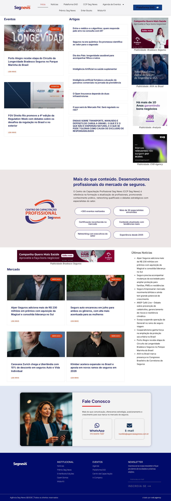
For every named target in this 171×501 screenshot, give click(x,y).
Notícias (54, 4)
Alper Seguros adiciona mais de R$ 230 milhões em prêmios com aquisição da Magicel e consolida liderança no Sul (34, 311)
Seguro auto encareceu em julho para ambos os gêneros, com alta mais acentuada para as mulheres (92, 311)
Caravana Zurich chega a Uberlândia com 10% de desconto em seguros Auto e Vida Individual (35, 367)
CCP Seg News (90, 4)
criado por (151, 497)
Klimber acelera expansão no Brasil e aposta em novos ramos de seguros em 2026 (93, 367)
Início (42, 4)
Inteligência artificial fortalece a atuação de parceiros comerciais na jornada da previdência (97, 81)
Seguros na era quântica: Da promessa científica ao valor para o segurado (97, 43)
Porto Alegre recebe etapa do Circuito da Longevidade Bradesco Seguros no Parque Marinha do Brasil (33, 61)
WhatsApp (97, 430)
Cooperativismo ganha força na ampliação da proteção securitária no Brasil (150, 333)
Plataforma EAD (71, 4)
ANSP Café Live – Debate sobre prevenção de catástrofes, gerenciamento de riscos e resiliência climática (150, 309)
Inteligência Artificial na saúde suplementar (95, 69)
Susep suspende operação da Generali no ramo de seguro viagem (151, 323)
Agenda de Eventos (112, 4)
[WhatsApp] (97, 425)
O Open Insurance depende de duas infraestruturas (91, 94)
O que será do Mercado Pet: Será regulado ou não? (96, 108)
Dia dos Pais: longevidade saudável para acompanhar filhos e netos (93, 56)
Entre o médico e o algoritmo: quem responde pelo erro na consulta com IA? (96, 29)
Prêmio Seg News (67, 10)
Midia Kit (102, 10)
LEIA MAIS (12, 72)
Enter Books (86, 10)
